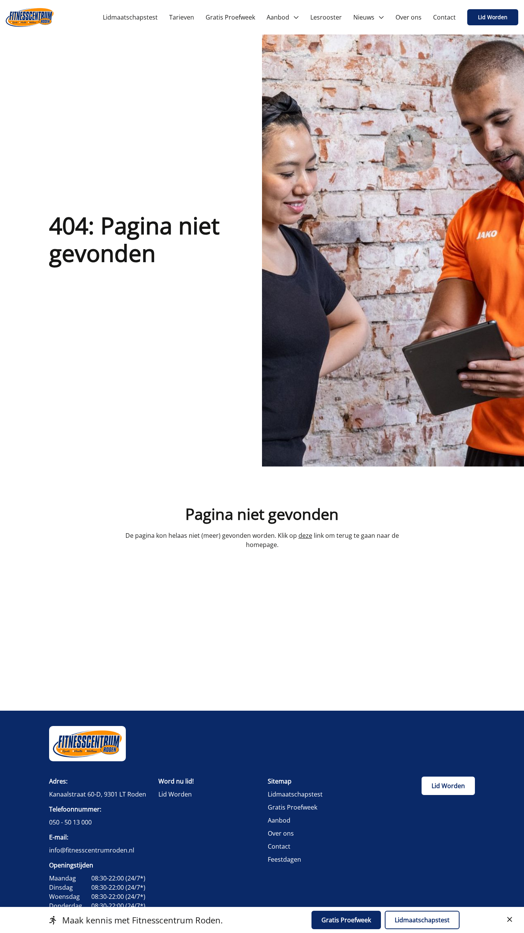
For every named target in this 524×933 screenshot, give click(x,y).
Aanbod (279, 820)
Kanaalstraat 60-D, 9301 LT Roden (97, 794)
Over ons (281, 833)
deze (305, 535)
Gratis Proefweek (292, 807)
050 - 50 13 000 (70, 822)
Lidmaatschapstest (295, 794)
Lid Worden (493, 17)
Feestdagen (284, 859)
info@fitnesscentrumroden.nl (91, 850)
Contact (279, 846)
